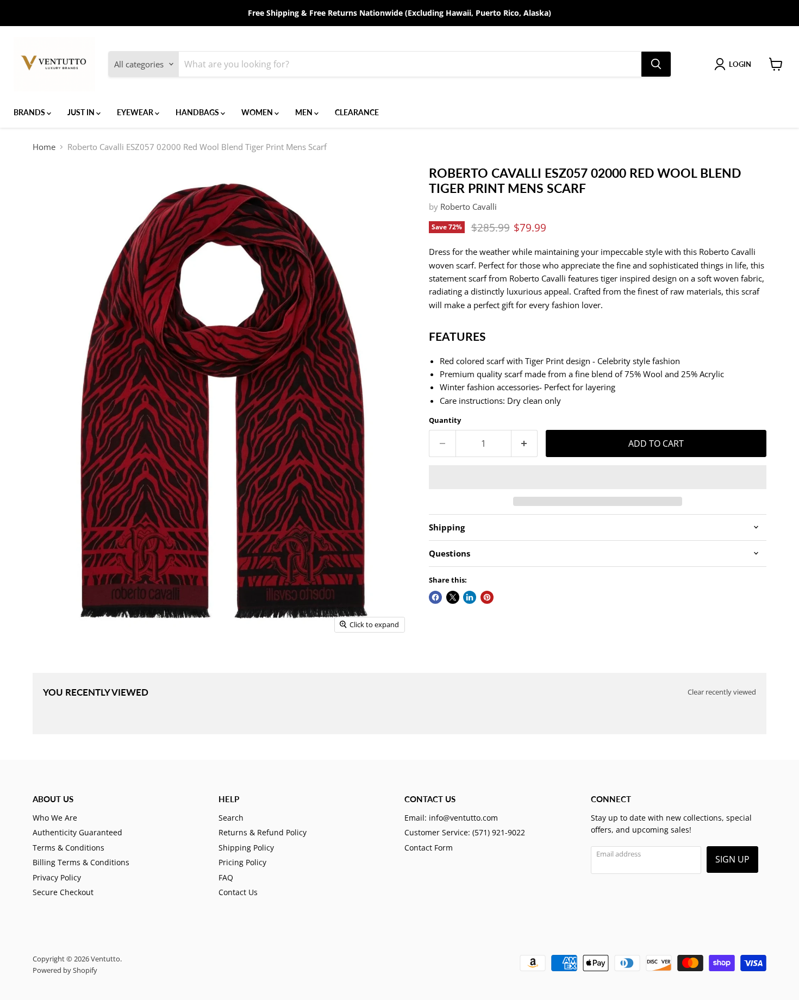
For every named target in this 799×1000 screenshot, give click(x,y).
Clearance (357, 112)
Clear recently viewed (722, 692)
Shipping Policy (246, 847)
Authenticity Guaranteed (77, 832)
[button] (597, 477)
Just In (81, 112)
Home (44, 147)
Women (257, 112)
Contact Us (238, 892)
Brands (30, 112)
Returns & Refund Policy (263, 832)
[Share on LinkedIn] (469, 597)
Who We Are (55, 817)
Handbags (198, 112)
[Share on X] (452, 597)
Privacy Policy (57, 877)
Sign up (732, 859)
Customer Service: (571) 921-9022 (464, 832)
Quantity (445, 420)
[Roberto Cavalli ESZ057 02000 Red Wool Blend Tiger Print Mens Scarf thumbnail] (49, 669)
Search (231, 817)
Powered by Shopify (65, 970)
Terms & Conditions (68, 847)
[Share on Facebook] (435, 597)
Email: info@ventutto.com (451, 817)
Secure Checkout (63, 892)
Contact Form (428, 847)
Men (304, 112)
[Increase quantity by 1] (524, 443)
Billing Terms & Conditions (81, 862)
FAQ (226, 877)
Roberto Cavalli (468, 206)
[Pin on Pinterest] (487, 597)
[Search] (656, 64)
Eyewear (136, 112)
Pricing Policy (242, 862)
